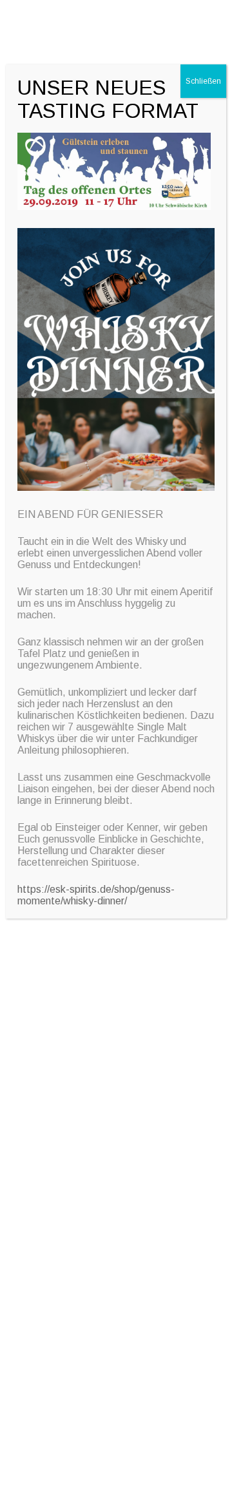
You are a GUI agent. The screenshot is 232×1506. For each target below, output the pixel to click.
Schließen (203, 81)
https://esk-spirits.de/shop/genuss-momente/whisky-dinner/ (96, 895)
